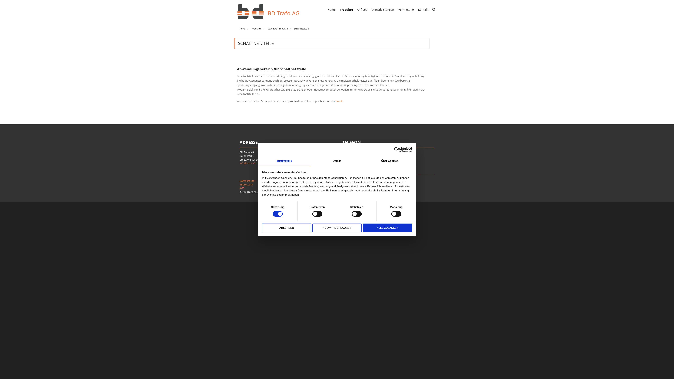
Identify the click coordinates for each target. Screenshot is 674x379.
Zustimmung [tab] (284, 160)
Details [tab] (337, 160)
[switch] (317, 214)
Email (339, 101)
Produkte (346, 10)
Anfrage (362, 10)
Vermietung (406, 10)
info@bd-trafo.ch (250, 163)
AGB (242, 188)
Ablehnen (286, 227)
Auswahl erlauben (337, 227)
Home (332, 10)
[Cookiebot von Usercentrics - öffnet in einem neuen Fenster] (396, 149)
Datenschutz (247, 180)
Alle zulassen (387, 227)
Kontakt (423, 10)
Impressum (246, 184)
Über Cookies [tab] (389, 160)
